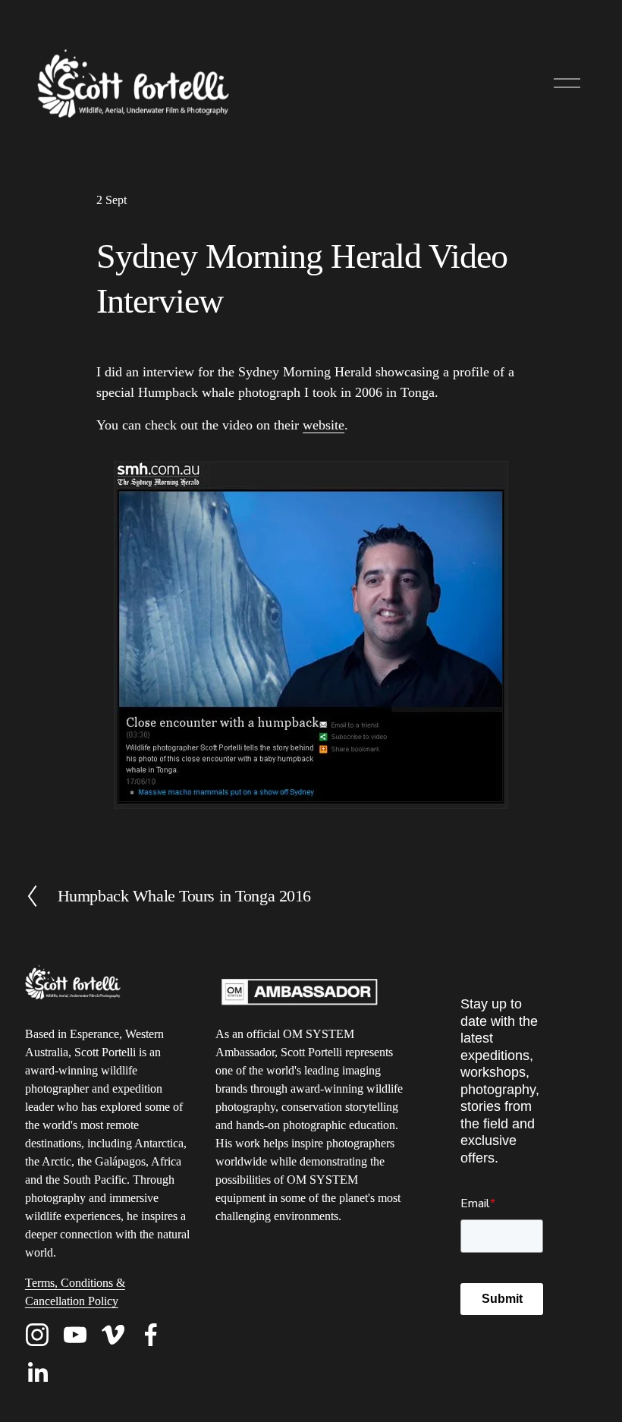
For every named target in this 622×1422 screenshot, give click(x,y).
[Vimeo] (113, 1335)
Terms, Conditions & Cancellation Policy (75, 1291)
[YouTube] (75, 1335)
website (323, 425)
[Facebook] (151, 1335)
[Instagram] (37, 1335)
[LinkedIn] (37, 1373)
